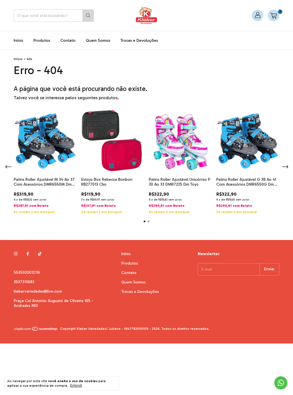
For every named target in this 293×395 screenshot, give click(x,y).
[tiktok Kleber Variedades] (40, 253)
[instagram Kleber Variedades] (16, 253)
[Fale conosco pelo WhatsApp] (280, 382)
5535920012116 (27, 272)
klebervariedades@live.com (38, 291)
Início (18, 40)
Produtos (41, 40)
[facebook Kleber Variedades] (28, 253)
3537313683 (24, 281)
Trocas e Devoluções (139, 40)
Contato (68, 40)
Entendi (76, 386)
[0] (273, 15)
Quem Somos (98, 40)
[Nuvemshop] (36, 330)
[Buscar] (88, 15)
